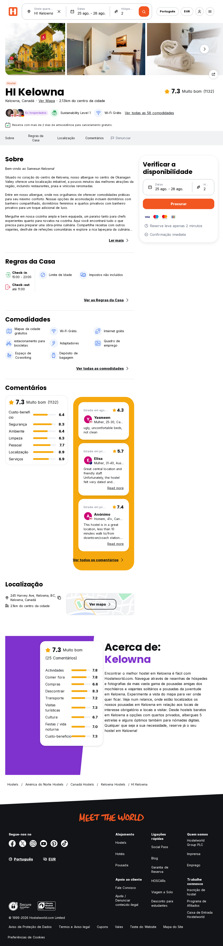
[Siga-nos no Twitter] (22, 843)
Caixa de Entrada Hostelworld (200, 915)
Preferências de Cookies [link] (26, 937)
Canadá (28, 101)
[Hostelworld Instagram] (33, 843)
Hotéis (120, 854)
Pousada (121, 865)
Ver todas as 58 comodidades (149, 113)
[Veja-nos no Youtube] (43, 843)
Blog (154, 858)
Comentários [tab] (94, 138)
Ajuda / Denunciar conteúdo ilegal (127, 900)
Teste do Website (143, 927)
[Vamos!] (144, 11)
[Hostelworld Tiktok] (64, 843)
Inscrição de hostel (196, 892)
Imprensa (193, 854)
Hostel (11, 83)
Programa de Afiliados (196, 903)
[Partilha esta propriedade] (213, 74)
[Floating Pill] (204, 49)
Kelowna (12, 101)
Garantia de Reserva (159, 869)
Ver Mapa (47, 101)
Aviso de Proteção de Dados (30, 927)
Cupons (102, 927)
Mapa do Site (173, 927)
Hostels (120, 842)
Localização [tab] (66, 138)
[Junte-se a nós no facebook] (12, 843)
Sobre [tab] (9, 138)
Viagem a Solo (162, 892)
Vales (119, 927)
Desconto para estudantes (162, 903)
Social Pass (159, 847)
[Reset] (59, 11)
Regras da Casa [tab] (35, 138)
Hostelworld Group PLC (195, 843)
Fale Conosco (125, 888)
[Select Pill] (199, 11)
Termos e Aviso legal (74, 927)
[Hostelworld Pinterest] (54, 843)
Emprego (193, 865)
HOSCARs (158, 881)
